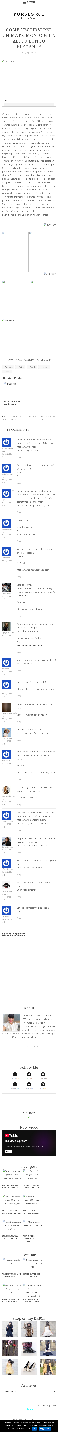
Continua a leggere (29, 1046)
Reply (19, 457)
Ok (34, 1429)
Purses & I (29, 14)
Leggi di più (44, 1429)
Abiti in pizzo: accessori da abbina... (29, 1238)
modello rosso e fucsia (26, 167)
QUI (40, 153)
